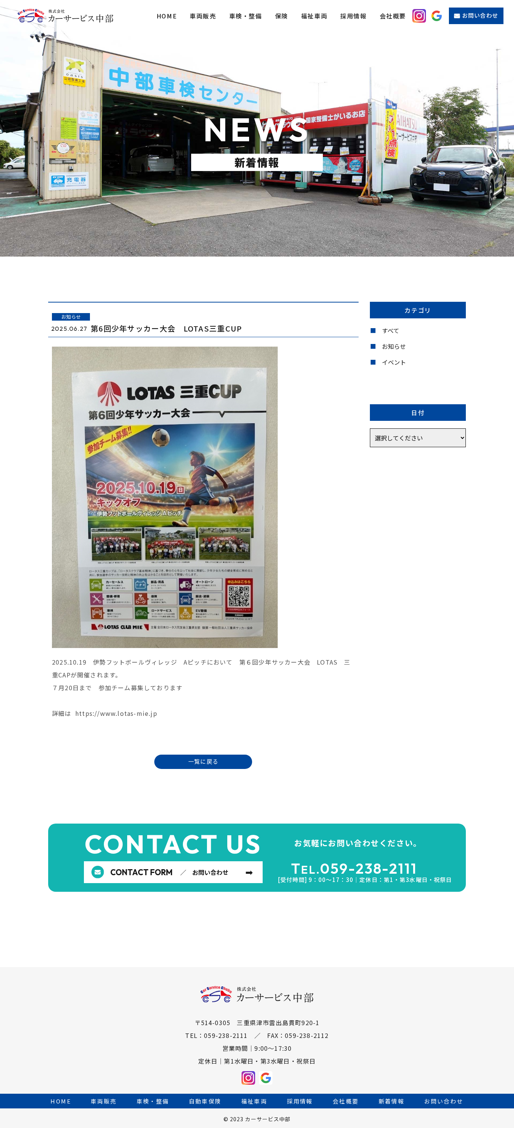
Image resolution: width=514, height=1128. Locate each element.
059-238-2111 (368, 868)
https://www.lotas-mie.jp (116, 713)
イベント (394, 362)
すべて (390, 330)
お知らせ (394, 346)
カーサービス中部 (267, 1119)
